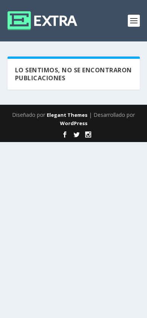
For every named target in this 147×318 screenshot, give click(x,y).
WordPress (73, 123)
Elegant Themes (67, 115)
